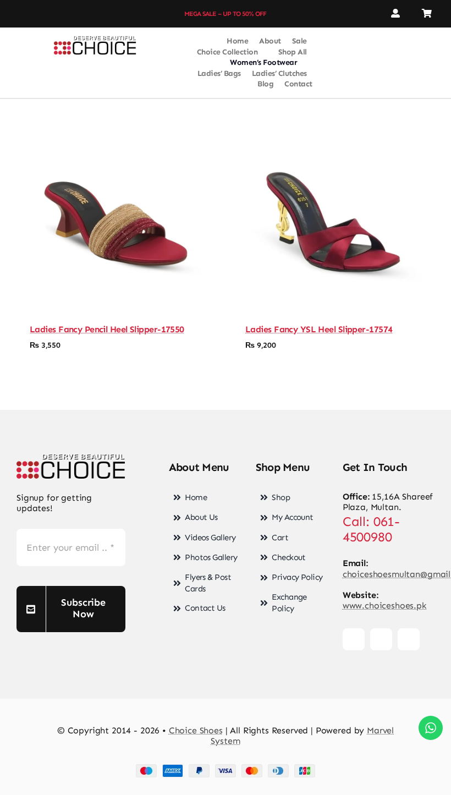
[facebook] (12, 13)
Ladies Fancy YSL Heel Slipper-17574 (318, 329)
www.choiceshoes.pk (385, 605)
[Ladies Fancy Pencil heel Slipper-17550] (118, 222)
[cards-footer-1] (225, 768)
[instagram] (32, 13)
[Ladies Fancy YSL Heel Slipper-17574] (333, 222)
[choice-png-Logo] (95, 40)
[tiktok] (52, 13)
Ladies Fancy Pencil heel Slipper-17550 (107, 329)
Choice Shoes (196, 730)
